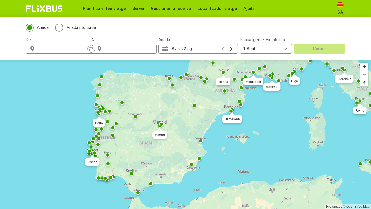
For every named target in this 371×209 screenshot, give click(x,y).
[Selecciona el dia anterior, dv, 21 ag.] (223, 49)
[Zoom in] (364, 67)
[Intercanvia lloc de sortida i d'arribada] (91, 49)
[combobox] (63, 49)
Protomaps (334, 206)
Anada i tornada (81, 27)
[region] (185, 134)
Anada (43, 27)
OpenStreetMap (358, 206)
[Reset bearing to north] (364, 82)
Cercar (319, 48)
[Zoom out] (364, 75)
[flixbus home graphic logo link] (44, 9)
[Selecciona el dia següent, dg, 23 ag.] (231, 49)
